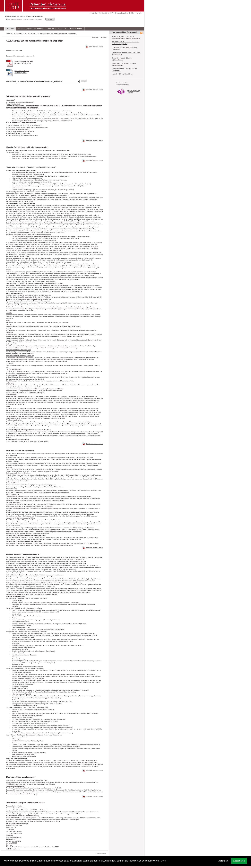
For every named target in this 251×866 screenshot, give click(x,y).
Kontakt (138, 13)
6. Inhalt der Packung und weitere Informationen (22, 135)
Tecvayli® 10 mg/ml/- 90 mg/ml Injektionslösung (122, 59)
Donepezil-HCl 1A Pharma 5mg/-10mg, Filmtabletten (125, 48)
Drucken (104, 37)
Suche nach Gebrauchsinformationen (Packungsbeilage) (24, 16)
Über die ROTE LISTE (56, 28)
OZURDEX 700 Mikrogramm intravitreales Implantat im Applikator (125, 43)
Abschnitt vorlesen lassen (94, 89)
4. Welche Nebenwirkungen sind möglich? (20, 131)
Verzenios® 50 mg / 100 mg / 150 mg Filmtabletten (124, 69)
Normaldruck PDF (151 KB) (24, 61)
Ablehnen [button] (223, 861)
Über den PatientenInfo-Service (30, 29)
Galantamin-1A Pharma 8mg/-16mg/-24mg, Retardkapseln (126, 53)
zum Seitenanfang (101, 853)
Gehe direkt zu (11, 81)
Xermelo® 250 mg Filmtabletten (122, 74)
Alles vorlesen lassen (96, 46)
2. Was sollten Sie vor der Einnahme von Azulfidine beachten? (27, 127)
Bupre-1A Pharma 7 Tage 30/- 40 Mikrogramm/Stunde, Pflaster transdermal (126, 37)
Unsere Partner (76, 29)
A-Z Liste (10, 29)
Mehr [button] (163, 860)
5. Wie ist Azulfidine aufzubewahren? (18, 133)
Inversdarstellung (122, 13)
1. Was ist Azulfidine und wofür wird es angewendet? (23, 125)
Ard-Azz (32, 33)
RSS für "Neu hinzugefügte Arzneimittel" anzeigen (141, 33)
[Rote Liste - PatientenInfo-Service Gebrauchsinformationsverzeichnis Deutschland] (35, 10)
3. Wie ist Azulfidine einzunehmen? (17, 129)
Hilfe (132, 13)
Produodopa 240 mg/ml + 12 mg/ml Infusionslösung (124, 64)
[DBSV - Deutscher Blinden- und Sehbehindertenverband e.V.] (129, 95)
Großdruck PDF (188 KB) (23, 63)
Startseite (93, 13)
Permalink (95, 37)
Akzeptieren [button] (239, 861)
